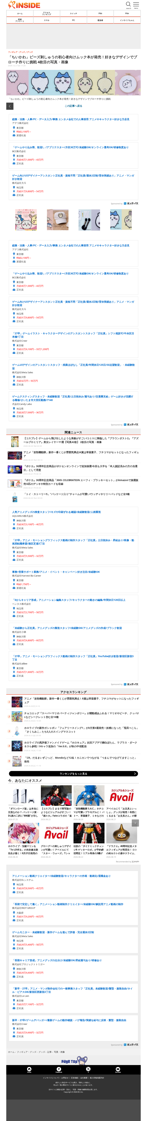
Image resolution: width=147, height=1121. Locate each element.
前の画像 (9, 106)
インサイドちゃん (127, 20)
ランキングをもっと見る (73, 773)
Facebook (59, 1072)
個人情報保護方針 (97, 1078)
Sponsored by (116, 203)
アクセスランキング (46, 13)
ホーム (20, 13)
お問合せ (64, 1078)
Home (29, 1072)
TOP (73, 1060)
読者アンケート (19, 20)
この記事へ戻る (73, 105)
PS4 (127, 13)
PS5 (100, 13)
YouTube (118, 1072)
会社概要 (83, 1078)
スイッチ (73, 13)
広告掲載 (74, 1078)
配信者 (100, 20)
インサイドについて (51, 1078)
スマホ (46, 20)
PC (73, 20)
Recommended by (123, 861)
